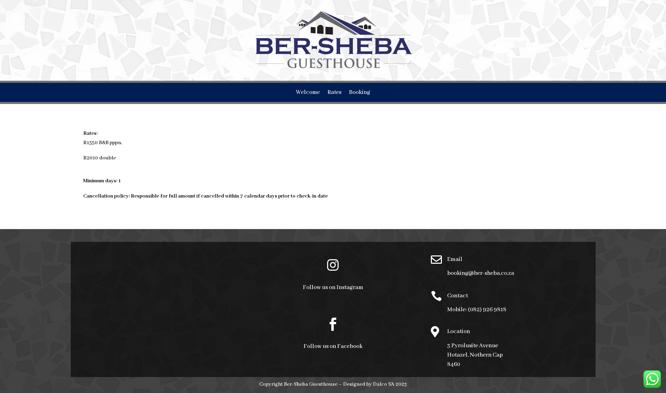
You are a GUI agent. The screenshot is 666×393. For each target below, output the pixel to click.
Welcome (308, 93)
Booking (359, 93)
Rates (334, 93)
